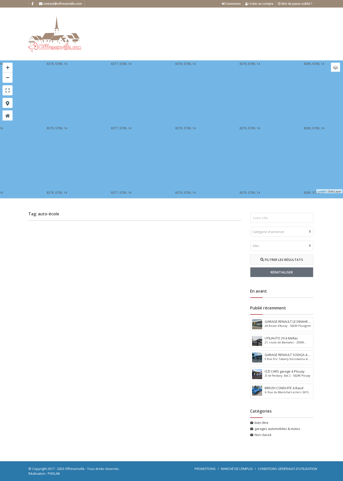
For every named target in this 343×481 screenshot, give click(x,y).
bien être (261, 422)
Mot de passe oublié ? (296, 4)
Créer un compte (261, 4)
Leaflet (322, 191)
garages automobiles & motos (277, 428)
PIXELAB (54, 473)
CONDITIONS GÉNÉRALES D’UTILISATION (287, 468)
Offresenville (75, 468)
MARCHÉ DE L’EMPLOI (237, 468)
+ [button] (7, 67)
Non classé (263, 434)
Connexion (233, 4)
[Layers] (335, 67)
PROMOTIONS (205, 468)
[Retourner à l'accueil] (8, 115)
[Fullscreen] (8, 90)
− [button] (7, 77)
